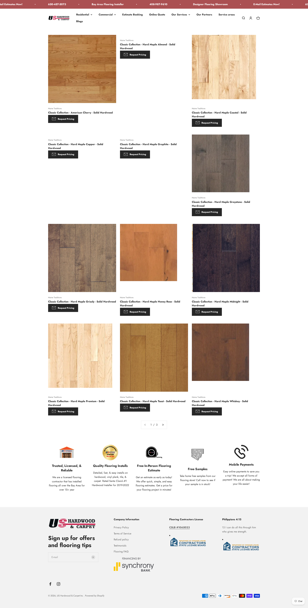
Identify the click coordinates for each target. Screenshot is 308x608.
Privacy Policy (121, 527)
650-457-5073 (41, 4)
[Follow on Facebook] (50, 584)
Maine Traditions (55, 108)
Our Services (179, 14)
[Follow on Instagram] (58, 584)
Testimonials (120, 545)
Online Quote (157, 14)
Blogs (79, 21)
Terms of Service (122, 533)
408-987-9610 (143, 4)
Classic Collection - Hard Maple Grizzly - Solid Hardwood (82, 301)
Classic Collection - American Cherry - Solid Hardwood (80, 112)
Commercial (106, 14)
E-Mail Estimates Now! (251, 4)
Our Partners (204, 14)
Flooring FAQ (121, 551)
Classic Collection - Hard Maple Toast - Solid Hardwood (152, 401)
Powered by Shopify (94, 595)
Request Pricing (66, 119)
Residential (82, 14)
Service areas (226, 14)
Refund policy (121, 539)
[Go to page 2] (163, 425)
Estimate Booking (132, 14)
